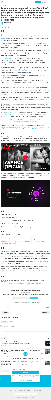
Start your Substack (20, 394)
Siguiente (44, 312)
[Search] (48, 338)
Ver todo (4, 371)
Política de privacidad (34, 376)
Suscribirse (38, 2)
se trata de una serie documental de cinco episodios (22, 87)
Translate (4, 5)
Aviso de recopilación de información (21, 376)
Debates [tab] (14, 338)
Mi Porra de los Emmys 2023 (9, 341)
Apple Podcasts (27, 127)
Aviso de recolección (36, 390)
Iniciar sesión (45, 2)
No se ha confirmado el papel (9, 58)
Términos (29, 390)
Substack (19, 397)
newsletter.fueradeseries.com (24, 270)
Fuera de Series (7, 22)
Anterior (6, 312)
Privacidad (23, 390)
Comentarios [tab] (4, 321)
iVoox (33, 127)
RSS (33, 129)
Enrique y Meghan (6, 137)
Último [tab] (9, 338)
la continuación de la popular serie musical (26, 70)
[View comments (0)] (5, 27)
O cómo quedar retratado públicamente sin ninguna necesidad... (16, 343)
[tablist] (7, 321)
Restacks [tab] (11, 321)
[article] (25, 344)
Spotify (20, 127)
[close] (38, 352)
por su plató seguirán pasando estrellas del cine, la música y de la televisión (21, 255)
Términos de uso (25, 375)
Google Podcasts (39, 127)
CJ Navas (10, 345)
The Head (3, 173)
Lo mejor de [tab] (4, 338)
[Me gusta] (2, 27)
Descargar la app (32, 394)
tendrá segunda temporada (13, 106)
